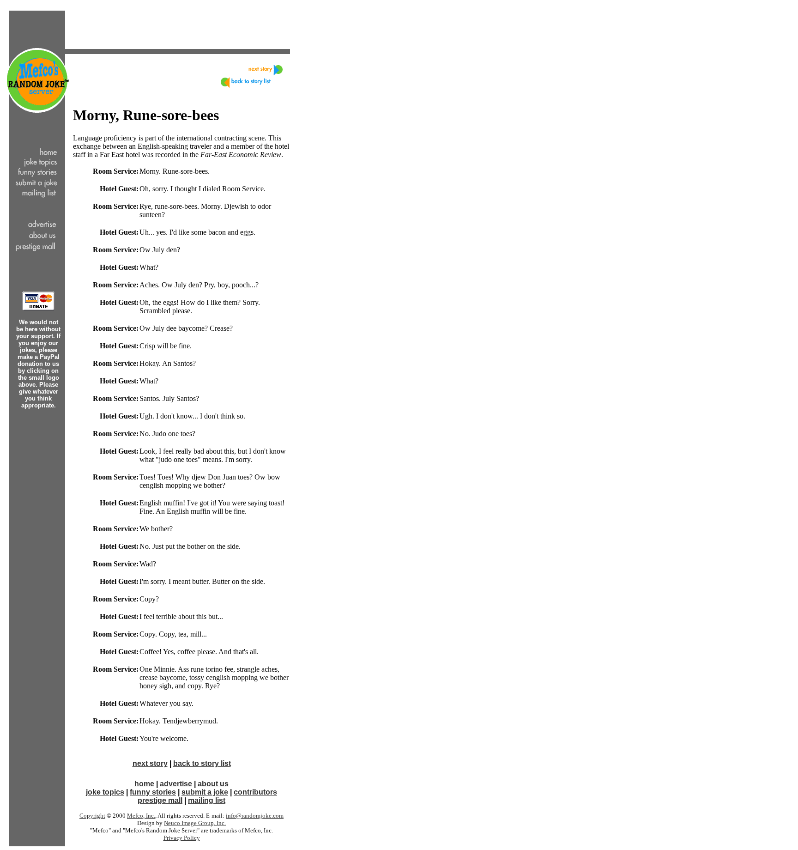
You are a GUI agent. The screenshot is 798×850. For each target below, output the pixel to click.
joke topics (105, 792)
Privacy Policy (181, 837)
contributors (255, 792)
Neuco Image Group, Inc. (195, 823)
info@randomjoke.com (255, 815)
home (144, 784)
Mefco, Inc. (141, 815)
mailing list (206, 800)
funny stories (153, 792)
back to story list (202, 763)
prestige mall (160, 800)
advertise (176, 784)
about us (213, 784)
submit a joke (204, 792)
